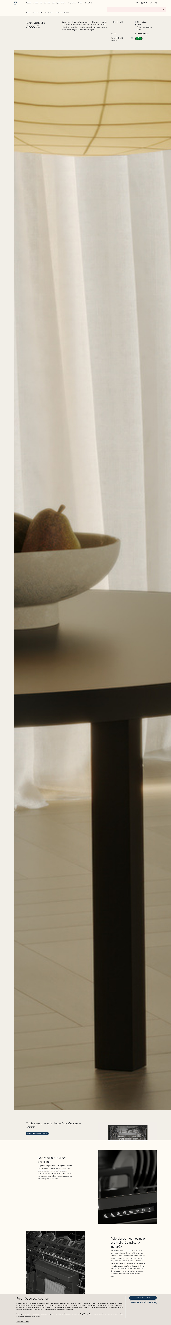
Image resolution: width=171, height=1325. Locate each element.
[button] (127, 1130)
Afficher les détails (22, 1321)
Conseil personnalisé (59, 3)
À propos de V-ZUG (85, 3)
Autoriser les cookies (143, 1298)
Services (47, 3)
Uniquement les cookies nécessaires (143, 1302)
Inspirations (72, 3)
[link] (137, 3)
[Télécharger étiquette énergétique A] (138, 40)
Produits (28, 3)
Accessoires (37, 3)
